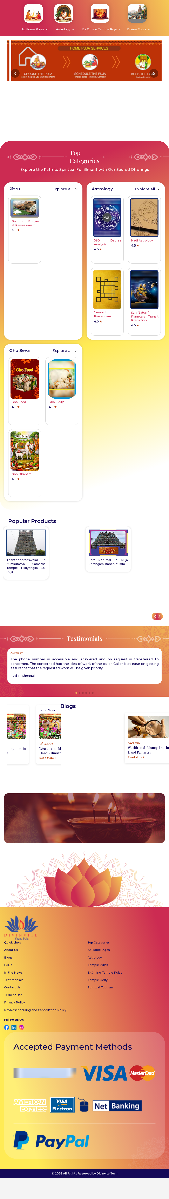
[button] (15, 73)
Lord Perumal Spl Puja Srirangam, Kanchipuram (108, 562)
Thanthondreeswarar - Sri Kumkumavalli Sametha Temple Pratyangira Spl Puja (26, 566)
